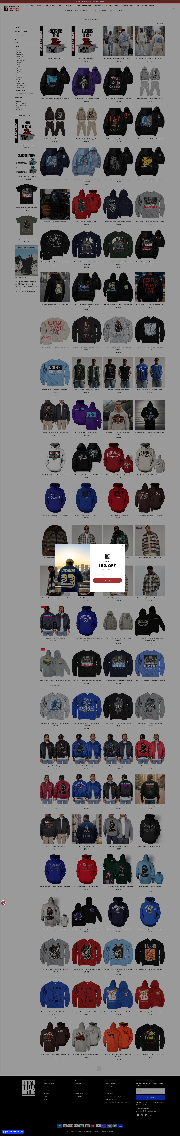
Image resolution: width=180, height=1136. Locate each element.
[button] (13, 1132)
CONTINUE (107, 580)
